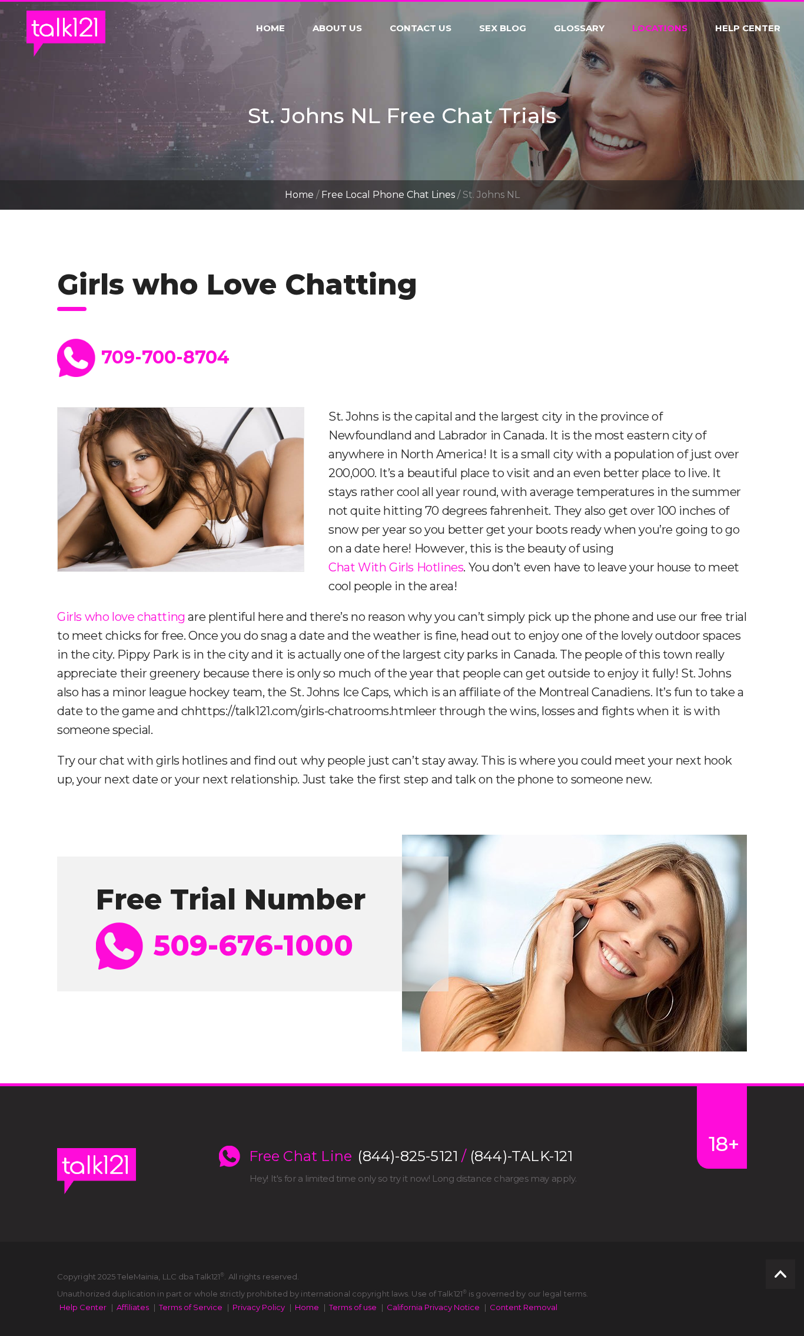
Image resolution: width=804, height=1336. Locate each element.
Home (270, 28)
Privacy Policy (258, 1307)
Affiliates (133, 1307)
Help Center (747, 28)
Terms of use (353, 1307)
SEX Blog (502, 28)
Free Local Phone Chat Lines (388, 194)
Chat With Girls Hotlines (395, 567)
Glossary (579, 28)
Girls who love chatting (121, 617)
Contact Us (420, 28)
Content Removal (523, 1307)
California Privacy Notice (433, 1307)
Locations (659, 28)
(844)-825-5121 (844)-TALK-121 (465, 1156)
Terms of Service (190, 1307)
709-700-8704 (165, 357)
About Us (337, 28)
